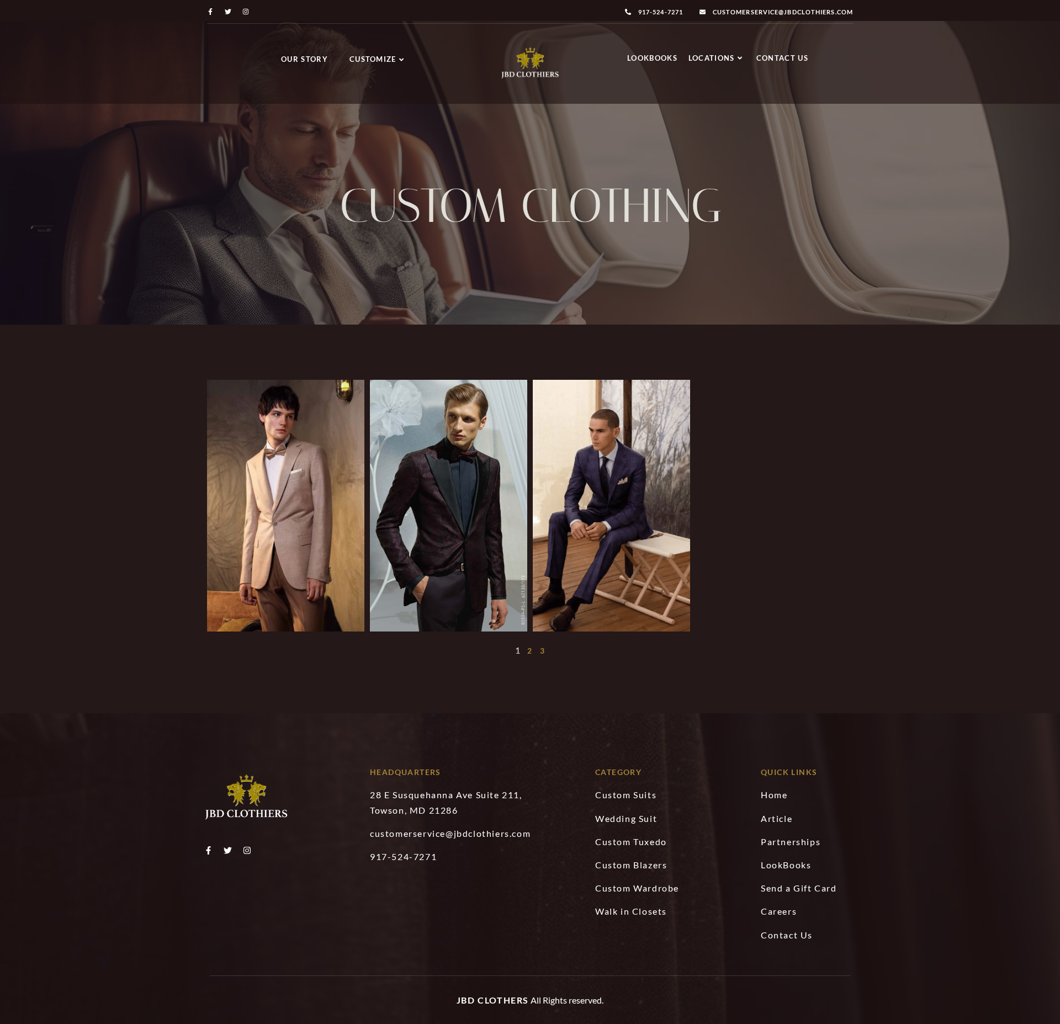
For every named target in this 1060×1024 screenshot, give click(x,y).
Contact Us (782, 58)
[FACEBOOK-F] (210, 11)
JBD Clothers (493, 1000)
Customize (372, 59)
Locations (711, 58)
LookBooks (652, 58)
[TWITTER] (228, 11)
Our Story (304, 59)
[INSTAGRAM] (245, 11)
